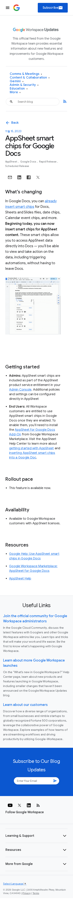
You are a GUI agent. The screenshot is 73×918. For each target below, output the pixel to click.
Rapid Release (48, 161)
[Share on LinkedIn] (19, 177)
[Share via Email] (10, 177)
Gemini (17, 81)
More (15, 92)
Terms (36, 893)
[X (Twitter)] (19, 805)
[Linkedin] (28, 805)
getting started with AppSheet (31, 448)
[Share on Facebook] (28, 177)
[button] (36, 836)
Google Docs (28, 161)
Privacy (26, 893)
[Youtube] (10, 805)
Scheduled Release (17, 166)
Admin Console (20, 390)
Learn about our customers (25, 705)
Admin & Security (24, 85)
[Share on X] (38, 177)
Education (19, 89)
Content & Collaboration (30, 78)
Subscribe (53, 7)
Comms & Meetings (26, 74)
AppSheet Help (20, 578)
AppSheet (11, 161)
